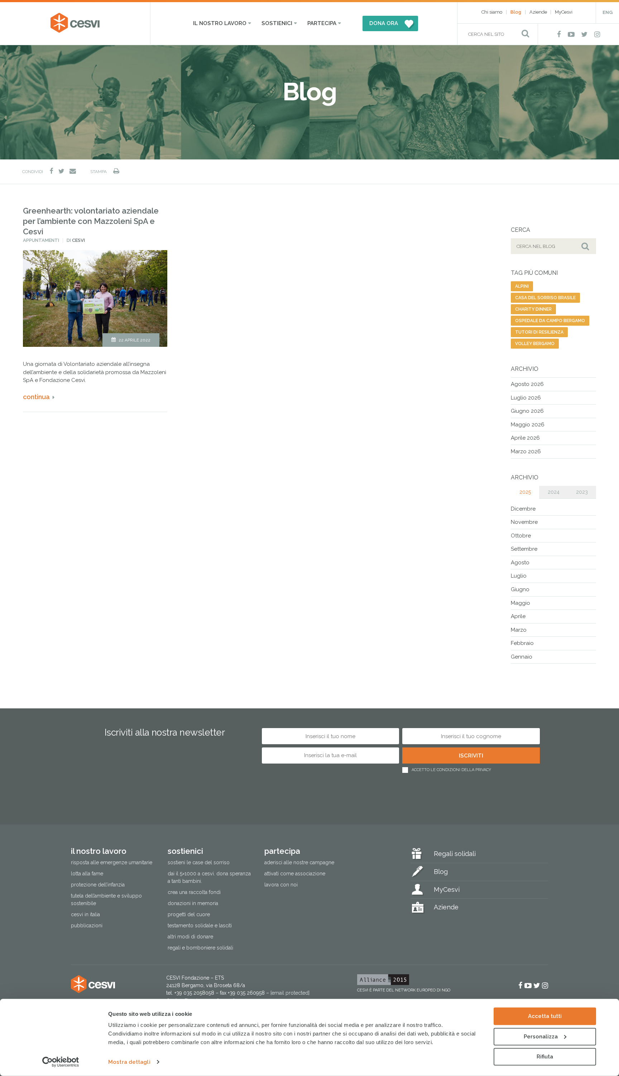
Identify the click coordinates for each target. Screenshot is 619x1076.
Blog (515, 12)
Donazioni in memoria (193, 903)
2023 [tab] (582, 492)
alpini (522, 286)
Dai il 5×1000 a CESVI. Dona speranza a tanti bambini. (209, 877)
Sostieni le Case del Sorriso (199, 862)
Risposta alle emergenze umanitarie (111, 862)
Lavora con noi (281, 885)
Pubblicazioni (86, 925)
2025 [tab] (525, 492)
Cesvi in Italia (85, 914)
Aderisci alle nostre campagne (299, 862)
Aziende (538, 12)
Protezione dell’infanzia (98, 885)
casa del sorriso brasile (545, 297)
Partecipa (321, 23)
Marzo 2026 (526, 451)
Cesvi (78, 240)
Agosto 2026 (527, 384)
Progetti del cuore (189, 914)
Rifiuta (545, 1056)
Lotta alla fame (87, 873)
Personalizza (541, 1036)
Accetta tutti (545, 1016)
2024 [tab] (554, 492)
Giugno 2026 (527, 411)
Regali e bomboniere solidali (200, 948)
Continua (36, 397)
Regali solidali (455, 853)
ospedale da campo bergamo (550, 320)
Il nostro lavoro (219, 23)
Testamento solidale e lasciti (200, 925)
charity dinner (533, 309)
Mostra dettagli (129, 1062)
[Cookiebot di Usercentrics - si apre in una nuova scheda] (60, 1062)
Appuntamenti (41, 240)
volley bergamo (535, 343)
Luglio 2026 (526, 397)
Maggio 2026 (527, 424)
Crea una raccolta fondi (194, 892)
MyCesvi (563, 12)
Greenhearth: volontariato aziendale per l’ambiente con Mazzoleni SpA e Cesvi (91, 221)
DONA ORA (383, 23)
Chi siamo (491, 12)
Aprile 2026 (525, 438)
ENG (608, 12)
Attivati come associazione (294, 873)
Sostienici (276, 23)
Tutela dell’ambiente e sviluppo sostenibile (106, 899)
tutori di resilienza (539, 332)
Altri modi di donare (190, 936)
